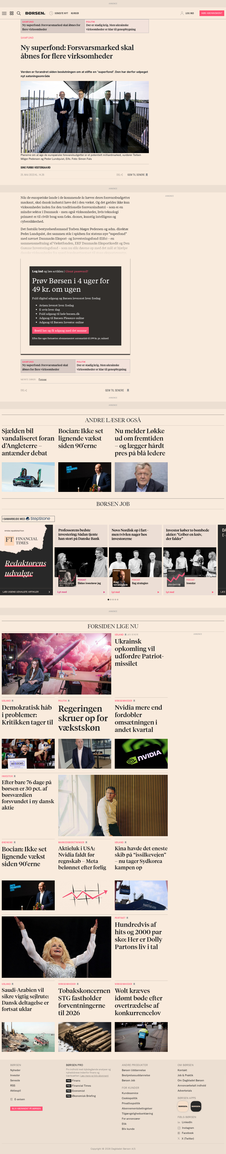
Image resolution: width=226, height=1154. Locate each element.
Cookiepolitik (129, 1098)
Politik (62, 700)
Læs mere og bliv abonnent (94, 1075)
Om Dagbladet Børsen (191, 1080)
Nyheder (15, 1070)
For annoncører (131, 1118)
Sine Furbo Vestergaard (35, 167)
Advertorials (185, 1090)
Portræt (120, 917)
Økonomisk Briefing (81, 1096)
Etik (124, 1123)
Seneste (15, 1080)
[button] (12, 13)
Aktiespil (15, 1090)
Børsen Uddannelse (134, 1070)
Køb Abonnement (211, 13)
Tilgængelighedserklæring (137, 1113)
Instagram (187, 1127)
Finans (73, 1080)
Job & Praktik (185, 1075)
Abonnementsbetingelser (137, 1108)
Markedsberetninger (71, 842)
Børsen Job (128, 1080)
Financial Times (79, 1085)
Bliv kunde (128, 1129)
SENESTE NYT (61, 13)
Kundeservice (130, 1093)
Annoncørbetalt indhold (192, 1085)
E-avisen (19, 1099)
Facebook (187, 1133)
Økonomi (7, 842)
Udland (119, 634)
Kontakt (182, 1070)
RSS (12, 1085)
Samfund (27, 37)
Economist (76, 1090)
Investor (7, 776)
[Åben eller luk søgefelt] (18, 13)
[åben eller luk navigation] (5, 13)
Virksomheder (123, 700)
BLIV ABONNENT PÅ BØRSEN (26, 1108)
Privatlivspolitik (131, 1103)
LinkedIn (186, 1122)
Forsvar (43, 379)
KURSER (75, 13)
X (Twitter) (187, 1138)
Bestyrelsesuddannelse (136, 1075)
